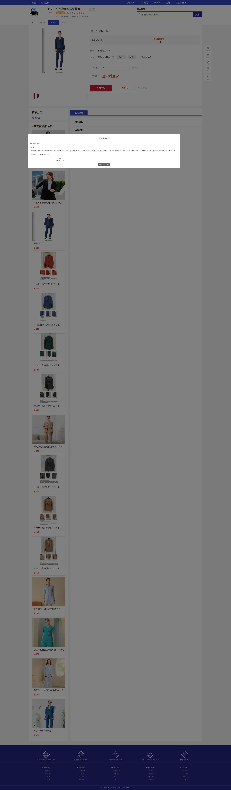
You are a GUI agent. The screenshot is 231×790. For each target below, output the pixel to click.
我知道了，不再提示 (104, 164)
